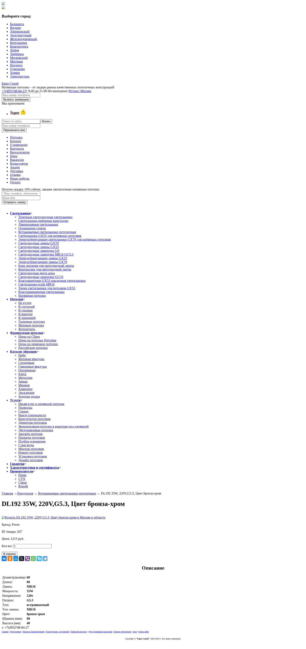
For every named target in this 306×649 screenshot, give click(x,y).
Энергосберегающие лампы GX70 (42, 262)
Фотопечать (26, 329)
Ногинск (16, 65)
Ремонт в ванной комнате (33, 631)
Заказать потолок (30, 434)
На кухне (24, 303)
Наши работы (19, 178)
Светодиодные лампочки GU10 (40, 277)
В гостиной (26, 306)
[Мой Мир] (15, 558)
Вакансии (17, 160)
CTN (21, 479)
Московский (19, 57)
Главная (7, 493)
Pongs (22, 475)
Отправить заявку (14, 202)
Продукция (25, 493)
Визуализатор (20, 152)
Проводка (25, 407)
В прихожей (27, 318)
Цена (13, 156)
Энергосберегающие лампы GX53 (42, 258)
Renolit (23, 486)
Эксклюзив (26, 392)
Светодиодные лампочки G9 (38, 250)
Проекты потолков (31, 437)
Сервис (23, 411)
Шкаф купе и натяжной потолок (41, 404)
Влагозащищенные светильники (41, 292)
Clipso (22, 482)
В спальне (25, 310)
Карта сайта (144, 631)
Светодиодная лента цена (36, 273)
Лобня (14, 50)
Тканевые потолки (31, 321)
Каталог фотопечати (122, 631)
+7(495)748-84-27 (14, 91)
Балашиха (17, 24)
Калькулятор (19, 163)
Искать (46, 121)
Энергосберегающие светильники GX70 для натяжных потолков (64, 239)
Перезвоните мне (14, 130)
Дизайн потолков (30, 460)
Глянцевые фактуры (32, 366)
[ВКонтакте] (4, 558)
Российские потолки (33, 348)
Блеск (22, 374)
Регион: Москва (79, 91)
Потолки (16, 137)
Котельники (18, 43)
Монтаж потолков (31, 449)
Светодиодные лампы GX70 (38, 243)
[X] (21, 558)
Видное (15, 28)
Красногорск (19, 46)
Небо (22, 355)
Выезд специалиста (32, 415)
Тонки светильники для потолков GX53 (46, 288)
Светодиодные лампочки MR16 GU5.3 (45, 254)
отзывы (15, 175)
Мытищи (16, 61)
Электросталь (19, 76)
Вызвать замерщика (16, 99)
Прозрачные (27, 370)
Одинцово (17, 69)
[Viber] (27, 558)
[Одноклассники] (9, 558)
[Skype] (39, 558)
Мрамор (24, 385)
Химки (15, 72)
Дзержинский (20, 31)
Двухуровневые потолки (35, 430)
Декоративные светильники (38, 224)
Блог (135, 631)
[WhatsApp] (33, 558)
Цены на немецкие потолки (38, 344)
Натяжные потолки (32, 295)
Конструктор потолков (34, 419)
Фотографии (15, 631)
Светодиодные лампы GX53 (38, 247)
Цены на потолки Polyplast (37, 340)
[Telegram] (44, 558)
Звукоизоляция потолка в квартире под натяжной (53, 426)
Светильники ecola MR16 (36, 284)
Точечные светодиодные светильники (45, 217)
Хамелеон (25, 389)
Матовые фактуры (31, 359)
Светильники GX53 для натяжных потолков (49, 235)
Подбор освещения (31, 441)
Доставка (16, 171)
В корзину (9, 553)
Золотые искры (29, 396)
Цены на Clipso (29, 336)
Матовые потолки (31, 325)
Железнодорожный (23, 39)
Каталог (15, 141)
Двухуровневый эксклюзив (100, 631)
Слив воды (26, 445)
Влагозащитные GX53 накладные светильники (52, 280)
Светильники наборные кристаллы (43, 221)
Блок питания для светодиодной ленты (46, 265)
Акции (15, 167)
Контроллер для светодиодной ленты (44, 269)
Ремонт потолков (30, 452)
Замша (22, 381)
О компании (18, 145)
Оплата (15, 182)
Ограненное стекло (32, 228)
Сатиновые (26, 363)
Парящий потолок (79, 631)
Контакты (17, 148)
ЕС (10, 83)
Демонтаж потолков (32, 422)
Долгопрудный (20, 35)
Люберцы (17, 54)
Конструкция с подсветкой (57, 631)
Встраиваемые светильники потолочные (47, 232)
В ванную (25, 314)
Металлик (25, 378)
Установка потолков (32, 456)
